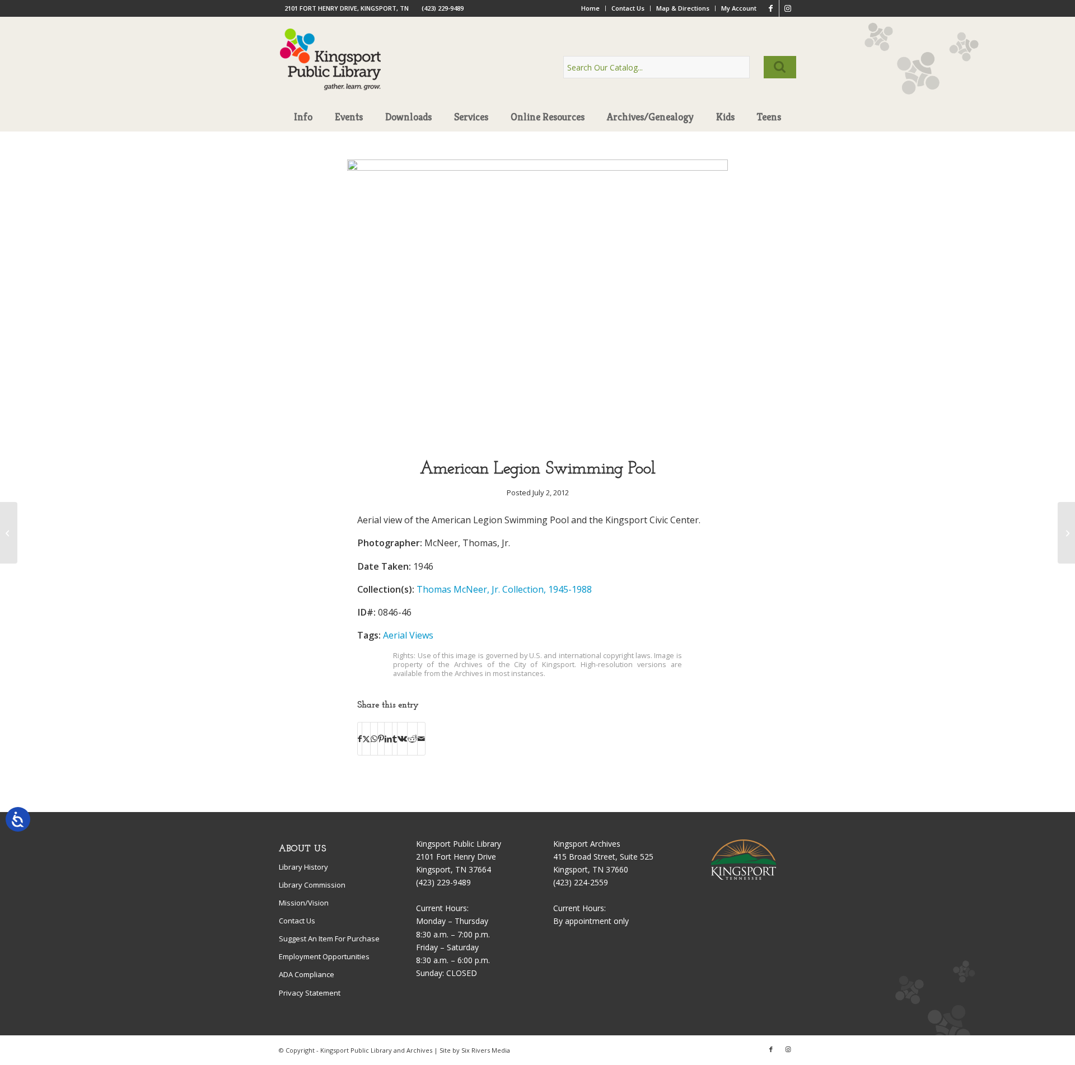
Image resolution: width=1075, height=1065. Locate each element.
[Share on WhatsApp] (374, 738)
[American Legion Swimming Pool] (537, 167)
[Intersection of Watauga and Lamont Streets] (1066, 533)
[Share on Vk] (402, 738)
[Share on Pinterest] (381, 738)
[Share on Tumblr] (394, 738)
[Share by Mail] (421, 738)
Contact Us (627, 8)
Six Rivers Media (485, 1050)
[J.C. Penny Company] (8, 533)
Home (590, 8)
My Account (738, 8)
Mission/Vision (304, 903)
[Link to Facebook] (771, 8)
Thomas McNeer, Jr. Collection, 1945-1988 (504, 589)
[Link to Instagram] (787, 8)
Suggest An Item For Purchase (329, 938)
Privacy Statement (309, 993)
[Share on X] (366, 738)
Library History (303, 867)
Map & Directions (682, 8)
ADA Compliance (306, 974)
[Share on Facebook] (360, 738)
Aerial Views (408, 635)
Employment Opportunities (324, 956)
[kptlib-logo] (330, 70)
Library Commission (312, 885)
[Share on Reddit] (412, 738)
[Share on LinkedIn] (388, 738)
